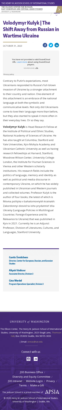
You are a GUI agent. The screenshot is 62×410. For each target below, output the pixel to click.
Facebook (45, 45)
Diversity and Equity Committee (31, 376)
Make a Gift (37, 385)
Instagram (29, 358)
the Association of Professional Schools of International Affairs (51, 392)
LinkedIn (56, 45)
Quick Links (58, 9)
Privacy (50, 381)
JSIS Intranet (15, 381)
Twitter (51, 45)
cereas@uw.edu (35, 341)
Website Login (34, 381)
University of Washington (31, 321)
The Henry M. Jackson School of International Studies (28, 3)
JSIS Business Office (31, 372)
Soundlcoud (36, 358)
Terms (23, 385)
